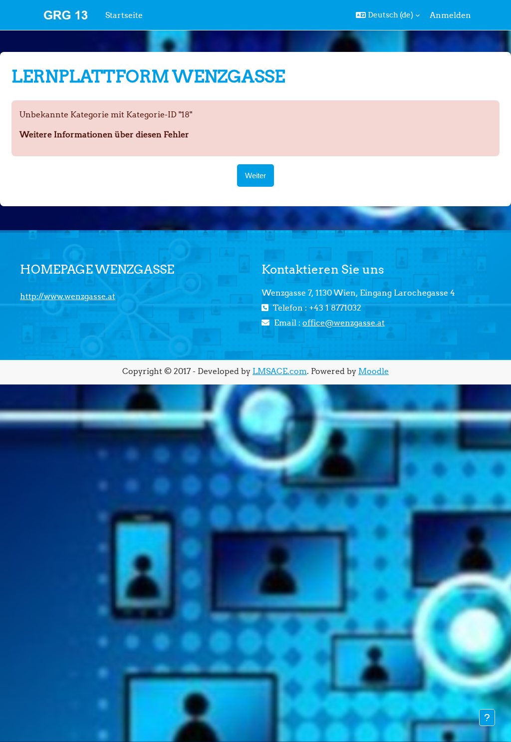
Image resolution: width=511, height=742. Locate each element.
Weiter (255, 175)
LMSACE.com (280, 371)
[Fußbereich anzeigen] (487, 717)
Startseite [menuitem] (124, 15)
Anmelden (450, 15)
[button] (388, 15)
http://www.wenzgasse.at (67, 296)
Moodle (373, 371)
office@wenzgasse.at (343, 323)
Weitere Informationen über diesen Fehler (104, 134)
